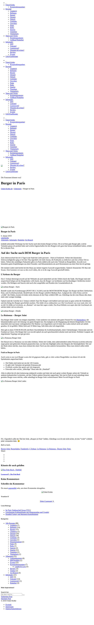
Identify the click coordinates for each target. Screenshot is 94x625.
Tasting (12, 571)
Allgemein (17, 189)
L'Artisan (32, 449)
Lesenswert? (14, 581)
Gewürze (13, 540)
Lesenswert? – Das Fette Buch (10, 474)
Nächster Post (6, 599)
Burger (12, 529)
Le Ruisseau (41, 449)
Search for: (5, 592)
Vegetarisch (14, 554)
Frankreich (24, 449)
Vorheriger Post (6, 597)
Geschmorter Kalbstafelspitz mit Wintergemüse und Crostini (27, 512)
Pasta (12, 544)
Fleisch (12, 536)
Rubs (12, 546)
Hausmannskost (16, 542)
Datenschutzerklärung (13, 609)
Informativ (13, 240)
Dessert (12, 534)
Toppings (13, 552)
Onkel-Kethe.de (6, 189)
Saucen (12, 548)
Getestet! (13, 579)
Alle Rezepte (10, 523)
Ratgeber (21, 240)
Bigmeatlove (81, 320)
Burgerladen (15, 449)
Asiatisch (13, 525)
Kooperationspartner (17, 565)
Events (12, 562)
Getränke (13, 538)
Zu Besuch (29, 240)
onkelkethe (5, 238)
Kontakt (8, 605)
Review (13, 569)
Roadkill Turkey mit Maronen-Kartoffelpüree (22, 514)
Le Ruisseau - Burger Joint (56, 449)
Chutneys (13, 531)
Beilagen (13, 527)
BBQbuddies (15, 560)
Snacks (12, 550)
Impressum (9, 607)
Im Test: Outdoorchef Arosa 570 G (18, 510)
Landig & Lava (20, 567)
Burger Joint (5, 449)
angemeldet (12, 488)
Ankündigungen (16, 558)
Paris (69, 449)
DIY (11, 577)
